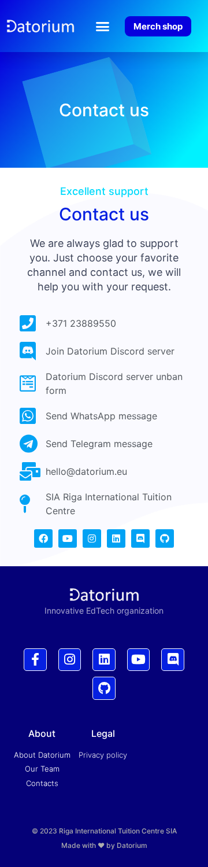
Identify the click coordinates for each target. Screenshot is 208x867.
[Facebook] (43, 538)
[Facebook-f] (35, 660)
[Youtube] (67, 538)
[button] (103, 26)
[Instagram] (92, 538)
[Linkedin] (116, 538)
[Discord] (140, 538)
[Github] (164, 538)
